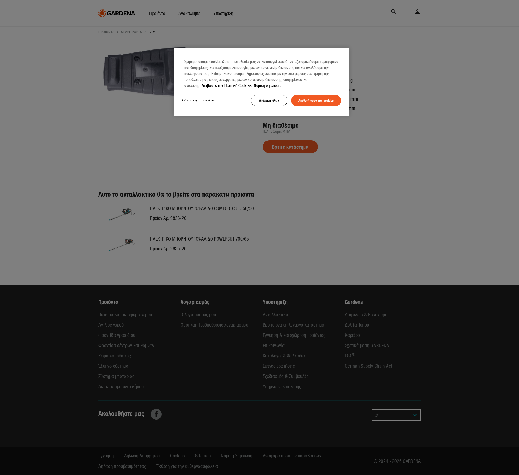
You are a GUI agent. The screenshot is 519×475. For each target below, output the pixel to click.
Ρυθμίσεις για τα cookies (198, 100)
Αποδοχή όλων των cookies (316, 100)
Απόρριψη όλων (269, 100)
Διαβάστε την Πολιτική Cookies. (227, 85)
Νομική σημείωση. (267, 85)
